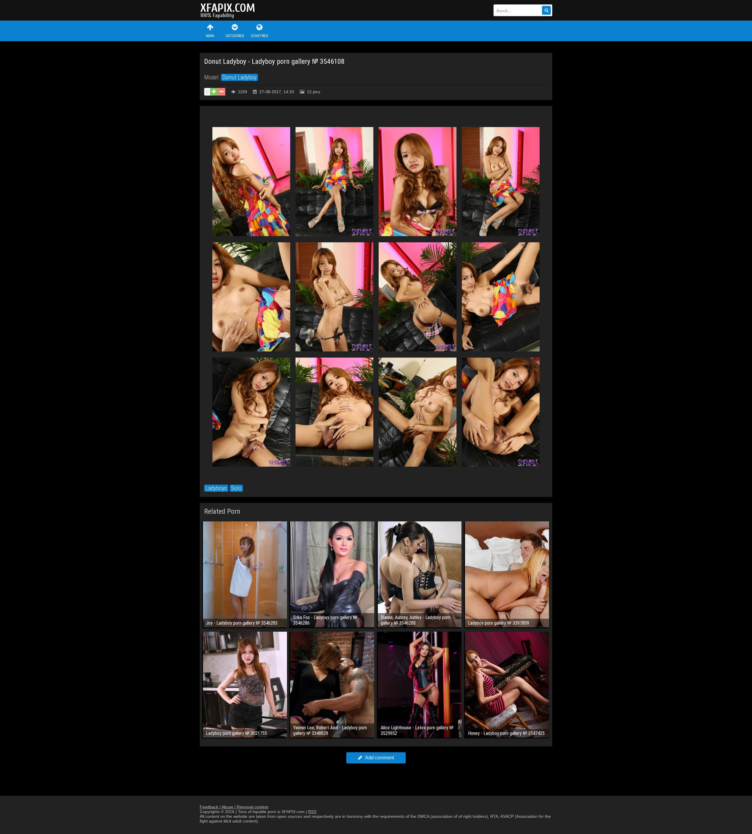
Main (210, 36)
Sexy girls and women (229, 10)
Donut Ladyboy (239, 77)
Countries (259, 36)
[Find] (546, 10)
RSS (312, 811)
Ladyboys (216, 488)
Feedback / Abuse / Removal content (234, 807)
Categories (235, 36)
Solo (236, 488)
